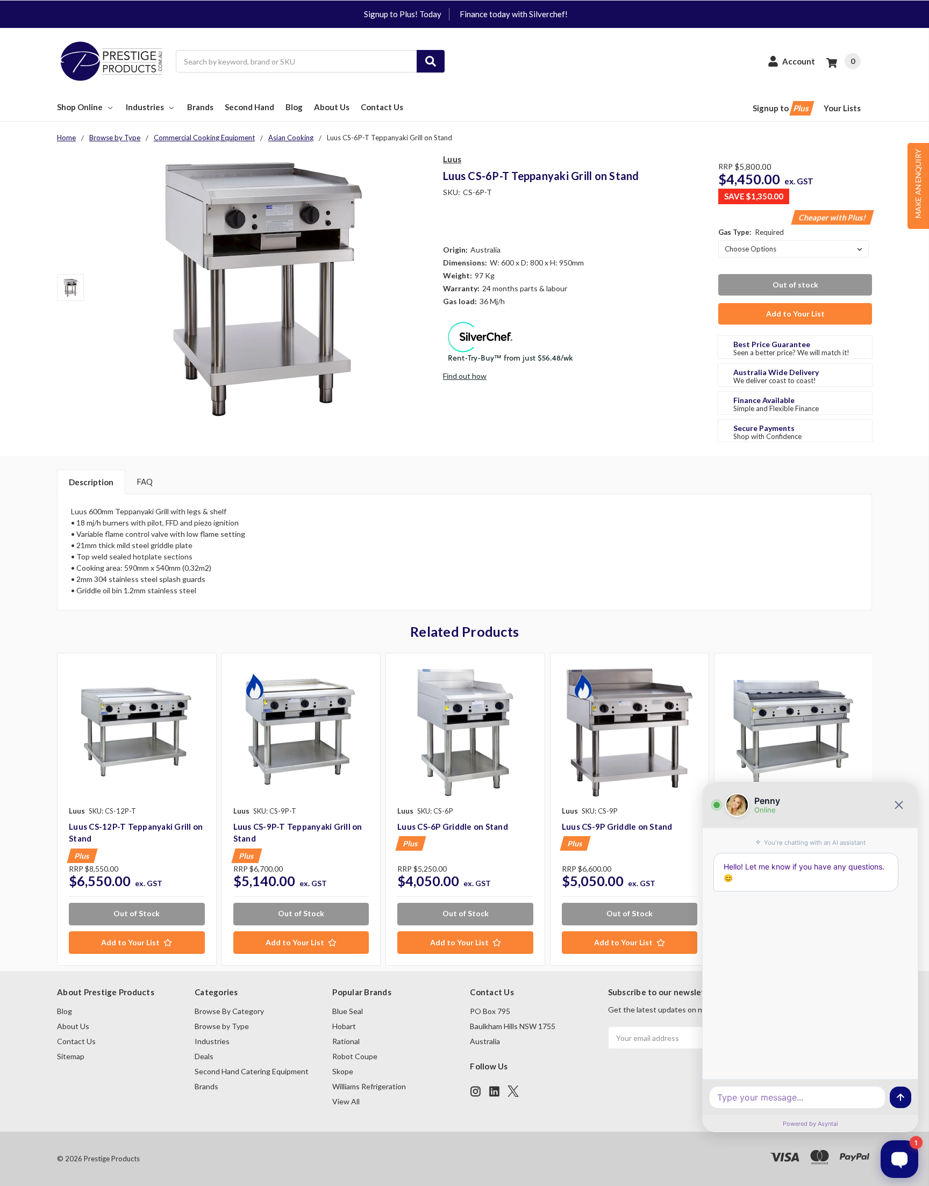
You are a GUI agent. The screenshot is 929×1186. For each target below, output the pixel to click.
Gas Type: (751, 232)
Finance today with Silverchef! (514, 14)
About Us (331, 107)
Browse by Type (222, 1026)
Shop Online (80, 107)
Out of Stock (136, 913)
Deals (204, 1056)
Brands (200, 107)
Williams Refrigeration (369, 1086)
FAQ (145, 481)
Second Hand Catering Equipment (252, 1071)
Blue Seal (347, 1011)
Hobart (344, 1026)
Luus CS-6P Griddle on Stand (452, 826)
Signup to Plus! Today (402, 14)
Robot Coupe (354, 1056)
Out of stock (795, 284)
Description (91, 482)
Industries (145, 107)
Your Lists (842, 108)
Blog (294, 107)
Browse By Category (229, 1011)
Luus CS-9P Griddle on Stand (617, 826)
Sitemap (70, 1056)
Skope (342, 1071)
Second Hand (249, 107)
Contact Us (382, 107)
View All (346, 1101)
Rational (346, 1041)
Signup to (782, 108)
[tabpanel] (136, 809)
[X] (513, 1091)
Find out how (465, 375)
